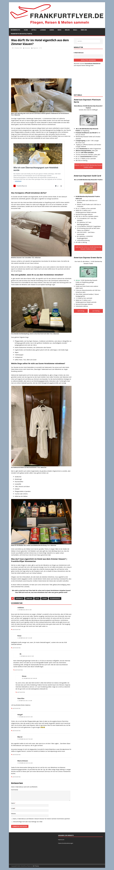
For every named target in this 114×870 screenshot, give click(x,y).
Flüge (26, 30)
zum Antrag (80, 311)
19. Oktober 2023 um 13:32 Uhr (25, 763)
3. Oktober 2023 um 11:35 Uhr (24, 638)
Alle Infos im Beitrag (81, 160)
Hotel (37, 598)
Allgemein (35, 48)
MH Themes (36, 866)
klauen (44, 598)
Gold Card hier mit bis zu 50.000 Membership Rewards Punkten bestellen (88, 248)
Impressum (61, 839)
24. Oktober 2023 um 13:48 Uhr (29, 678)
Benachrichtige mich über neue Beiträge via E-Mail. (27, 821)
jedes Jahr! (87, 150)
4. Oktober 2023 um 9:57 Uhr (27, 656)
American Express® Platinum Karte (87, 100)
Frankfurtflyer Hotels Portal (21, 34)
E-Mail (13, 808)
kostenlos (89, 156)
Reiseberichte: (15, 30)
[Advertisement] (41, 63)
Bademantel (19, 598)
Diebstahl (29, 598)
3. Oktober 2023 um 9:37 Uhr (24, 609)
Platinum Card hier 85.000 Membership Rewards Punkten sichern (88, 166)
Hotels (33, 30)
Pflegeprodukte (55, 598)
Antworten (16, 629)
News (59, 30)
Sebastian (27, 48)
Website (13, 813)
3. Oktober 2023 (18, 48)
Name (13, 803)
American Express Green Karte (88, 257)
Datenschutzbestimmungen (65, 843)
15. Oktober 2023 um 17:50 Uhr (25, 739)
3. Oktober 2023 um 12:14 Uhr (24, 700)
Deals (75, 30)
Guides (52, 30)
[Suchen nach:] (88, 41)
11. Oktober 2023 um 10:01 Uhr (25, 716)
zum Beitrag (95, 311)
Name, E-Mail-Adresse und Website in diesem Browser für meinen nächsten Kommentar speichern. (41, 819)
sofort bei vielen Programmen (88, 148)
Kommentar (14, 790)
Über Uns (84, 30)
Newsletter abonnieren (88, 60)
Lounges (43, 30)
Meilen (67, 30)
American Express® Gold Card (87, 176)
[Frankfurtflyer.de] (57, 25)
